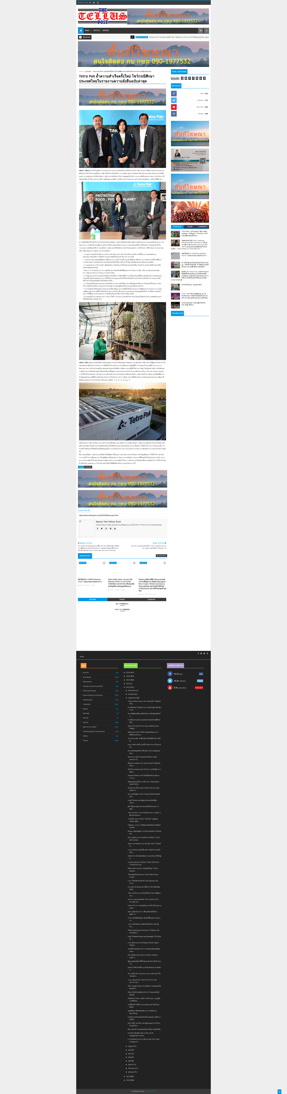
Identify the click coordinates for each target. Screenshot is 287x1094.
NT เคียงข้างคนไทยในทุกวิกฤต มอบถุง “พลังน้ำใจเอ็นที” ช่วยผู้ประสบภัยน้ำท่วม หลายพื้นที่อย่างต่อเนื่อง (195, 265)
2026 (128, 672)
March (130, 1064)
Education (87, 682)
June (130, 1053)
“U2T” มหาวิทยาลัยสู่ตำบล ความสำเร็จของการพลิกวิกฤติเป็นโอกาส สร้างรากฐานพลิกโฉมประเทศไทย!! (195, 296)
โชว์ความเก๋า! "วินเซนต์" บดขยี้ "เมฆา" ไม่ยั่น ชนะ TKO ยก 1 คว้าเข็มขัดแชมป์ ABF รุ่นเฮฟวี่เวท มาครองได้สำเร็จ (141, 37)
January (131, 1072)
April (130, 1061)
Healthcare (88, 700)
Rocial (85, 718)
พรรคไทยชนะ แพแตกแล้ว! (192, 285)
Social (85, 722)
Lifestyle (88, 71)
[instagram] (97, 2)
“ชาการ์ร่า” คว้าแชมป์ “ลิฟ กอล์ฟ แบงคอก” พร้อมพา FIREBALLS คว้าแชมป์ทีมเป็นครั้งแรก (195, 234)
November (132, 690)
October (131, 694)
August (131, 1046)
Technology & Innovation (94, 731)
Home (81, 71)
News (87, 30)
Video (85, 736)
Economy (87, 677)
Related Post (85, 556)
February (131, 1068)
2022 (128, 687)
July (129, 1050)
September (132, 698)
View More (162, 556)
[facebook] (90, 2)
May (130, 1057)
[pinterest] (204, 653)
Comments (202, 227)
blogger (92, 599)
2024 (128, 680)
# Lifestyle (87, 467)
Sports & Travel (97, 37)
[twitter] (94, 2)
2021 (128, 1076)
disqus (122, 599)
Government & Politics (93, 695)
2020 (128, 1080)
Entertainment (89, 691)
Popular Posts (177, 227)
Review (106, 30)
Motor (85, 709)
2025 (128, 676)
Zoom (190, 227)
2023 (128, 683)
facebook (151, 599)
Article (97, 30)
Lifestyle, (106, 86)
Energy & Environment (93, 686)
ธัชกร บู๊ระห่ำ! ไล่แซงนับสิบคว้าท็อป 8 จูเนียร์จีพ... (144, 1029)
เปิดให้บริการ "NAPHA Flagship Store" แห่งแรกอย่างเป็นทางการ (90, 580)
